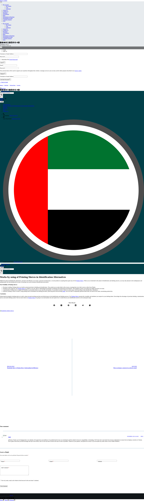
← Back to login (4, 82)
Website (100, 461)
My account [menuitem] (6, 4)
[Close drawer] (1, 2)
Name (3, 461)
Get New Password (5, 79)
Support (1, 85)
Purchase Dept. (13, 85)
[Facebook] (6, 42)
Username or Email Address (6, 54)
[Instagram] (10, 42)
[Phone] (1, 42)
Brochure (3, 88)
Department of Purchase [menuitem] (8, 17)
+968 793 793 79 (13, 115)
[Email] (4, 42)
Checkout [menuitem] (8, 8)
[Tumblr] (19, 42)
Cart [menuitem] (7, 7)
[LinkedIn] (12, 42)
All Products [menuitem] (6, 14)
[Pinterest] (15, 42)
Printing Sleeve (79, 280)
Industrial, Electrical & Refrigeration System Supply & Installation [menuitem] (18, 105)
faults (64, 291)
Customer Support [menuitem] (7, 19)
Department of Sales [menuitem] (8, 18)
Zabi (9, 437)
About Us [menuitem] (5, 10)
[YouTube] (13, 498)
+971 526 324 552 (18, 262)
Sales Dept (6, 85)
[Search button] (1, 96)
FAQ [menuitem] (4, 21)
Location (19, 85)
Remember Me (5, 59)
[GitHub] (8, 42)
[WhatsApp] (3, 42)
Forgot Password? (13, 59)
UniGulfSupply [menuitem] (6, 104)
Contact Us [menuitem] (5, 11)
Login (4, 50)
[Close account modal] (1, 47)
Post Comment (4, 486)
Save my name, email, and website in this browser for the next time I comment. (20, 480)
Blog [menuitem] (4, 15)
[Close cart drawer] (8, 44)
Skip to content (3, 0)
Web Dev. (11, 495)
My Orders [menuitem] (8, 6)
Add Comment (5, 467)
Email (1, 65)
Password (2, 56)
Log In (2, 62)
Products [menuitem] (5, 107)
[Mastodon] (13, 42)
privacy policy (78, 70)
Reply (142, 436)
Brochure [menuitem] (5, 13)
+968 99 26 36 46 (16, 118)
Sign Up (5, 51)
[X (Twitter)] (61, 305)
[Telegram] (17, 42)
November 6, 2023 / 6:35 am (132, 436)
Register (2, 73)
